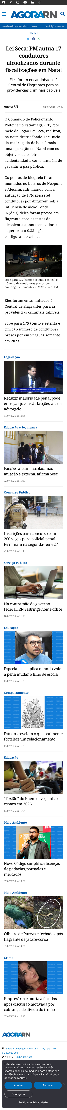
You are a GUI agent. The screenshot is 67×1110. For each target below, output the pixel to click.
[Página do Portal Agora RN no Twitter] (12, 2)
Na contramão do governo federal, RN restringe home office (33, 606)
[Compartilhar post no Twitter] (28, 39)
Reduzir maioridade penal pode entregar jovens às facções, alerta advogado (33, 403)
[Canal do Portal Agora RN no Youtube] (27, 2)
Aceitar (18, 1085)
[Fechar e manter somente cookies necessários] (64, 1084)
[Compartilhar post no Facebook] (34, 39)
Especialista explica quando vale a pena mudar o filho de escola (32, 671)
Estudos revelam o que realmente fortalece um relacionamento (33, 736)
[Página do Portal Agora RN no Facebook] (5, 2)
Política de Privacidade (33, 1102)
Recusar (48, 1085)
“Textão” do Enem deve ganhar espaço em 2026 (31, 801)
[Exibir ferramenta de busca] (62, 14)
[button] (4, 14)
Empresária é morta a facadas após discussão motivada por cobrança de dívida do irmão (30, 1004)
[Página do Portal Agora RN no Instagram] (19, 2)
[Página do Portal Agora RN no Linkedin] (34, 2)
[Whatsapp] (39, 39)
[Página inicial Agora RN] (16, 1035)
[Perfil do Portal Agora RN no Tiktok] (41, 2)
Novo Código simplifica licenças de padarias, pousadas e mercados (32, 869)
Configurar (18, 1094)
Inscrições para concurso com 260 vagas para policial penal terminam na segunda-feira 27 (31, 539)
